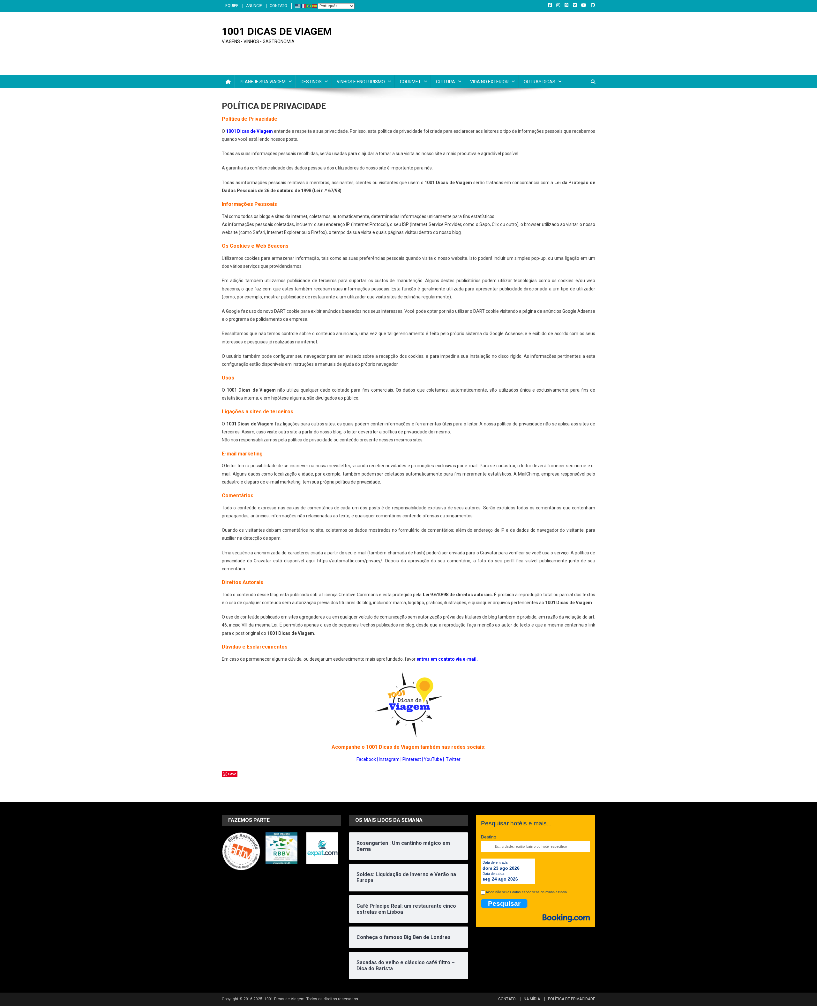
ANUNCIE (254, 6)
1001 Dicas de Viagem (249, 131)
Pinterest (411, 759)
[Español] (315, 6)
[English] (298, 6)
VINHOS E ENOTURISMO (361, 81)
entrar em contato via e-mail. (447, 659)
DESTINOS (311, 81)
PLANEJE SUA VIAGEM (263, 81)
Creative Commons (358, 594)
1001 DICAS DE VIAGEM (277, 31)
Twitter (453, 759)
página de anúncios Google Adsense (558, 311)
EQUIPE (231, 6)
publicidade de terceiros (312, 280)
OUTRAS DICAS (539, 81)
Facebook (366, 759)
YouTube (433, 759)
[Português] (309, 6)
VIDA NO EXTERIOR (489, 81)
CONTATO (278, 6)
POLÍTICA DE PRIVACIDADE (571, 999)
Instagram (389, 759)
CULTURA (445, 81)
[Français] (303, 6)
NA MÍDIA (532, 999)
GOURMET (410, 81)
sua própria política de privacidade (346, 481)
